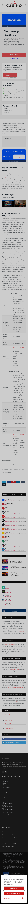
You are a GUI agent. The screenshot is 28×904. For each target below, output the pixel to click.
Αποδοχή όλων (14, 888)
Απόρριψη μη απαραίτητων (14, 893)
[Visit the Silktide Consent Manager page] (22, 898)
